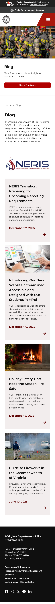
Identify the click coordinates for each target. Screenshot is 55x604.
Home (8, 105)
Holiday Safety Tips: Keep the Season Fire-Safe (27, 384)
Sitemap (9, 574)
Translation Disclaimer (17, 578)
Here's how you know (38, 5)
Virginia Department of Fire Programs (33, 2)
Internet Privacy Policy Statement (23, 571)
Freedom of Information (18, 567)
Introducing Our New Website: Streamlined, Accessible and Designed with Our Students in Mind (27, 290)
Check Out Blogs (27, 85)
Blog (18, 105)
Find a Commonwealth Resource (29, 10)
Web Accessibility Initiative (19, 582)
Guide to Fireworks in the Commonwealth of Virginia (26, 473)
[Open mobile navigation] (45, 19)
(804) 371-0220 (21, 555)
